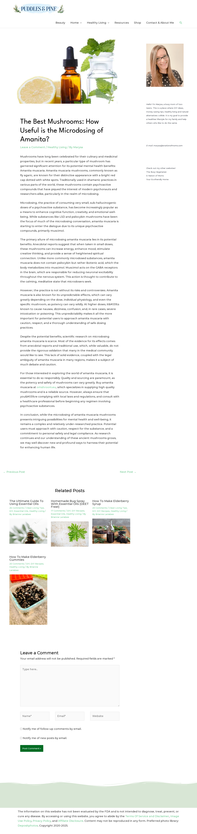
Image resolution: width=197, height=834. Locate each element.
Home (74, 22)
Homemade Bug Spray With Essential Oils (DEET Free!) (70, 503)
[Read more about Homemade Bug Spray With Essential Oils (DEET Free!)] (70, 533)
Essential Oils (21, 511)
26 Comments (16, 508)
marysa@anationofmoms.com (167, 145)
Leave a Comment (32, 147)
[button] (180, 22)
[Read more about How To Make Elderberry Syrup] (111, 531)
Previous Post (14, 472)
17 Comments (58, 510)
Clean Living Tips (35, 508)
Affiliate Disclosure (70, 820)
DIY (11, 511)
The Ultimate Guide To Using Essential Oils (26, 502)
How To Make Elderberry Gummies (27, 558)
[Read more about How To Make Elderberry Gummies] (28, 599)
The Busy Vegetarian (156, 172)
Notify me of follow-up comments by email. (52, 728)
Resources (122, 22)
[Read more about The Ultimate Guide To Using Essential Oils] (28, 531)
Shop (137, 22)
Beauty (60, 22)
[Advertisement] (167, 243)
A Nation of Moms (155, 175)
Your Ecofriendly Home (157, 179)
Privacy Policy (42, 820)
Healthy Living (96, 22)
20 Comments (99, 508)
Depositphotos (28, 825)
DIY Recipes (78, 510)
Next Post (128, 472)
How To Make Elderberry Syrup (110, 502)
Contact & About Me (160, 22)
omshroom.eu (46, 387)
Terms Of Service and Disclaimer (147, 816)
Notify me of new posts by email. (45, 738)
